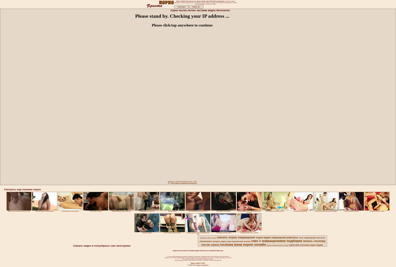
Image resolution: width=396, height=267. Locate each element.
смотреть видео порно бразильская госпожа (231, 241)
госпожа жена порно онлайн (243, 244)
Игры (173, 183)
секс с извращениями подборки (276, 241)
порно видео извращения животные (277, 237)
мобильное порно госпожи (208, 238)
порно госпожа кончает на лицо (277, 245)
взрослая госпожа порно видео (306, 245)
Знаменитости (185, 183)
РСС (203, 263)
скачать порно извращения (236, 237)
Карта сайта (195, 263)
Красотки (194, 183)
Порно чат (196, 7)
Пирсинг (177, 183)
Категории (181, 7)
